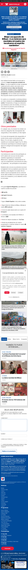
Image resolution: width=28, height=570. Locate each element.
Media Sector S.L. (16, 297)
